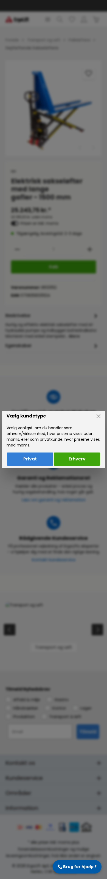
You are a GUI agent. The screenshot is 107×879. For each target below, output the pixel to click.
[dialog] (53, 439)
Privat (30, 459)
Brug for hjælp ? (77, 866)
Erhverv (77, 459)
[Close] (98, 416)
